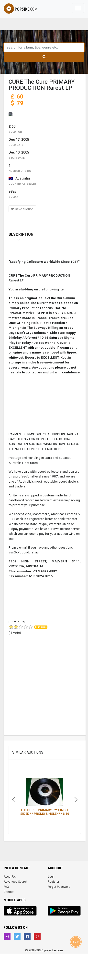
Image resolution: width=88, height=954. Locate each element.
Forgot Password (59, 886)
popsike (26, 9)
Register (53, 881)
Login (51, 876)
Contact (9, 892)
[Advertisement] (44, 691)
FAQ (6, 886)
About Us (10, 876)
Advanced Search (16, 881)
